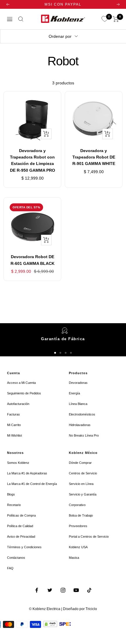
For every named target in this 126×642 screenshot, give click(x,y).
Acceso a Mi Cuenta (21, 382)
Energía (74, 393)
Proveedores (78, 526)
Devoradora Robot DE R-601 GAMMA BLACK (33, 259)
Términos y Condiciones (24, 547)
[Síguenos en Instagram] (63, 590)
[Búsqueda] (20, 19)
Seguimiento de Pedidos (24, 393)
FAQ (10, 568)
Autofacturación (18, 404)
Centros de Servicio (83, 473)
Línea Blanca (78, 404)
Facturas (13, 414)
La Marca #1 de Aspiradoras (27, 473)
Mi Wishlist (14, 435)
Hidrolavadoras (80, 425)
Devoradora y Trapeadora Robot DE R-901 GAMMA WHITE (93, 157)
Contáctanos (16, 557)
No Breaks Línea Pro (84, 435)
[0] (105, 19)
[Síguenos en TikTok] (89, 590)
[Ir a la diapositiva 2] (60, 353)
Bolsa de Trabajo (81, 515)
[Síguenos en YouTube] (76, 590)
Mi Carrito (14, 425)
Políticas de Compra (21, 515)
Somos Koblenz (18, 462)
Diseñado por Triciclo (80, 609)
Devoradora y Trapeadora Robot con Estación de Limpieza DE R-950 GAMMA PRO (32, 160)
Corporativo (77, 505)
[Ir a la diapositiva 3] (66, 353)
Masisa (74, 557)
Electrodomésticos (82, 414)
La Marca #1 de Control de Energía (32, 484)
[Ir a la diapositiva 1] (55, 353)
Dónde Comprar (80, 462)
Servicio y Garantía (82, 494)
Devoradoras (78, 382)
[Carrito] (116, 19)
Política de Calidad (20, 526)
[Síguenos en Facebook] (36, 590)
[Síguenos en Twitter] (50, 590)
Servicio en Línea (81, 484)
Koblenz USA (78, 547)
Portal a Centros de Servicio (89, 536)
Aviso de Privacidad (21, 536)
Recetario (14, 505)
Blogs (11, 494)
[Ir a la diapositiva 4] (71, 353)
